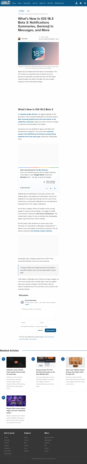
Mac (25, 443)
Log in (27, 304)
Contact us (7, 448)
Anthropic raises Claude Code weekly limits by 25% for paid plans (15, 372)
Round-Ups (27, 3)
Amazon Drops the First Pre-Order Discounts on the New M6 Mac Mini (45, 372)
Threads (6, 445)
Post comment (50, 330)
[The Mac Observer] (5, 3)
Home (22, 11)
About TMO (7, 451)
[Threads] (50, 188)
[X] (46, 188)
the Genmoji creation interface (41, 231)
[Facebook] (54, 188)
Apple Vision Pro (49, 437)
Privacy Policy (8, 454)
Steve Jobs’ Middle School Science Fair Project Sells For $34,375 (75, 372)
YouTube (6, 443)
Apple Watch (48, 440)
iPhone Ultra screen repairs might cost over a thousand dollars (15, 410)
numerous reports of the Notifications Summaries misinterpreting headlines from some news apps (37, 134)
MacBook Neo (59, 3)
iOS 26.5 (50, 3)
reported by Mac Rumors (28, 114)
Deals (19, 3)
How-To (35, 3)
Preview (40, 330)
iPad (25, 448)
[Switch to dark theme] (80, 3)
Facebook (7, 440)
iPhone (26, 445)
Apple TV (42, 3)
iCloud (46, 451)
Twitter (6, 437)
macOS (47, 448)
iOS (45, 445)
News (14, 3)
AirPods (26, 451)
